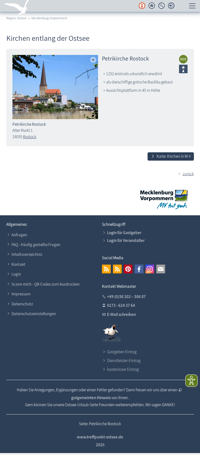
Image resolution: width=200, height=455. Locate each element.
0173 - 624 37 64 (121, 305)
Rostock (29, 136)
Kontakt (18, 264)
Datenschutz (22, 304)
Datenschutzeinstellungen (33, 313)
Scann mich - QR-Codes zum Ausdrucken (45, 284)
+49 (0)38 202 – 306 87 (126, 296)
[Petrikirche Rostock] (55, 87)
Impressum (20, 294)
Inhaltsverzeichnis (26, 254)
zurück (188, 173)
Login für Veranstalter (126, 240)
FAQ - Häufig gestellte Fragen (35, 244)
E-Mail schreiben (121, 314)
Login (16, 274)
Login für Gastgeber (124, 232)
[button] (106, 269)
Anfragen (19, 235)
